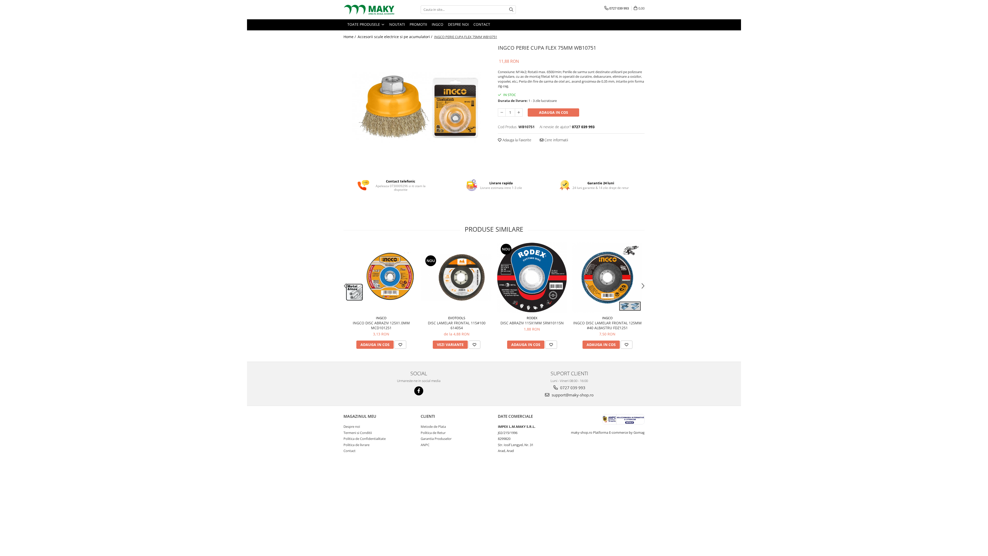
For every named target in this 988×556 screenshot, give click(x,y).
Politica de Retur (433, 432)
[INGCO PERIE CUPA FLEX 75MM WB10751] (416, 107)
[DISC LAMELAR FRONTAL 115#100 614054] (456, 277)
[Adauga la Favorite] (400, 345)
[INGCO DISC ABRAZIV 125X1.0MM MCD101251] (381, 277)
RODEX (532, 318)
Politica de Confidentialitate (364, 438)
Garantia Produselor (436, 438)
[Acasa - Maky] (369, 9)
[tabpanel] (416, 107)
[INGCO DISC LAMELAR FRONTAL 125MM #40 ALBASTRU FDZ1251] (607, 277)
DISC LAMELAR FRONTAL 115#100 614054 (457, 325)
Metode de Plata (433, 426)
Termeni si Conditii (357, 432)
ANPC (425, 444)
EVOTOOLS (456, 318)
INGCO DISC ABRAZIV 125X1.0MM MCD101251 (381, 325)
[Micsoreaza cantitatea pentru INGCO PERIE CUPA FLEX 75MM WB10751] (502, 112)
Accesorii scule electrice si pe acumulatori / (395, 36)
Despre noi (351, 426)
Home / (350, 36)
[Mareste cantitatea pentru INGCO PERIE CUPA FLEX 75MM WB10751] (519, 112)
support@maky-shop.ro (572, 394)
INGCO (381, 318)
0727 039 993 (572, 387)
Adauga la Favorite (516, 139)
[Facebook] (418, 390)
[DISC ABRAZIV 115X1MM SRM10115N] (532, 277)
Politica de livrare (356, 444)
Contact (349, 450)
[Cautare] (511, 9)
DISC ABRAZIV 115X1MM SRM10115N (532, 322)
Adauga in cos (553, 112)
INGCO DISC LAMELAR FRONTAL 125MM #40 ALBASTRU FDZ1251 (607, 325)
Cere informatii (555, 139)
